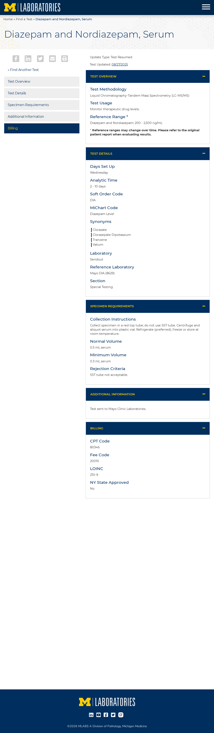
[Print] (64, 58)
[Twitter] (40, 58)
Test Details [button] (101, 153)
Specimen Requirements (28, 105)
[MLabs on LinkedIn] (92, 714)
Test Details (17, 93)
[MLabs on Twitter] (114, 714)
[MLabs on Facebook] (107, 714)
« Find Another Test (23, 70)
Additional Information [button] (112, 394)
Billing (13, 128)
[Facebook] (16, 58)
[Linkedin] (28, 58)
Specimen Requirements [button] (112, 306)
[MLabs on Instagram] (121, 714)
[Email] (52, 58)
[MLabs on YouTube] (99, 714)
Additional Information (26, 117)
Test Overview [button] (103, 76)
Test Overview (19, 81)
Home (8, 19)
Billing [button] (96, 428)
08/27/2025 (120, 64)
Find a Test (24, 19)
